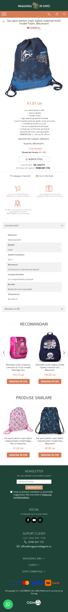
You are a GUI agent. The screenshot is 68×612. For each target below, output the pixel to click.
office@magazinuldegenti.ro (35, 546)
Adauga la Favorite (21, 175)
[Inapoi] (2, 21)
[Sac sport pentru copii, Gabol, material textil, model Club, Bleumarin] (50, 420)
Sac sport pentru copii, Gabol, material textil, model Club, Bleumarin (50, 441)
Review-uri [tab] (12, 308)
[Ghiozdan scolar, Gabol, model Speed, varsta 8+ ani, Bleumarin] (50, 347)
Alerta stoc (35, 159)
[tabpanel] (34, 66)
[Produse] (4, 15)
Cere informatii (45, 175)
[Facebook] (28, 520)
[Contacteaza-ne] (49, 14)
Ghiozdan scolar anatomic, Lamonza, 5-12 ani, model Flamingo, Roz (18, 367)
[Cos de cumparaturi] (57, 14)
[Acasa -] (34, 5)
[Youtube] (34, 520)
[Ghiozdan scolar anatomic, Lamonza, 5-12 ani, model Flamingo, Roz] (18, 347)
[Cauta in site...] (64, 14)
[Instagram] (40, 520)
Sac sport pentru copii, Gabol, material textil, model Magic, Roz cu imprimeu (18, 441)
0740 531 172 (36, 542)
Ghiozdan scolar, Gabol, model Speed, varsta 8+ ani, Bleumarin (50, 367)
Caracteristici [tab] (12, 225)
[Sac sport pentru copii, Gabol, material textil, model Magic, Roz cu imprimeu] (18, 420)
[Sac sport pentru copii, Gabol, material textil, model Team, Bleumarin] (34, 66)
